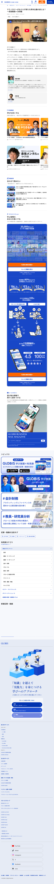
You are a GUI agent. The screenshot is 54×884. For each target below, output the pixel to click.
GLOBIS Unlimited (4, 754)
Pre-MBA (4, 743)
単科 (20, 710)
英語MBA (3, 738)
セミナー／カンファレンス (20, 5)
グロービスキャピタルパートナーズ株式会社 (9, 808)
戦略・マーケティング (9, 556)
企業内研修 (3, 761)
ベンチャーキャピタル (5, 792)
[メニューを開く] (2, 2)
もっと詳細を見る (27, 269)
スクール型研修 (4, 763)
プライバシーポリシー (14, 875)
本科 (20, 704)
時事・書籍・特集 (7, 582)
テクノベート (6, 578)
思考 (4, 552)
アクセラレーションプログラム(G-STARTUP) (9, 794)
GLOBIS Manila (4, 822)
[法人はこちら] (50, 2)
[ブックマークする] (38, 137)
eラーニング (3, 766)
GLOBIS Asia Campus (5, 814)
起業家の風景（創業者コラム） (10, 597)
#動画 (9, 16)
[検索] (32, 2)
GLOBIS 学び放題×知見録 (6, 752)
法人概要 (2, 875)
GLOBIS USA (3, 827)
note (16, 869)
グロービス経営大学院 (9, 574)
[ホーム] (7, 5)
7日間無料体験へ (41, 2)
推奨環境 (21, 875)
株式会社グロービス (5, 803)
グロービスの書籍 (4, 780)
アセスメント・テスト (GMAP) (7, 768)
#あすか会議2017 (15, 16)
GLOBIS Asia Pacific (5, 812)
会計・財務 (6, 563)
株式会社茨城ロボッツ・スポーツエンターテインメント (11, 836)
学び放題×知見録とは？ (5, 544)
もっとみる (10, 90)
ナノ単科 (18, 715)
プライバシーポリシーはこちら (13, 445)
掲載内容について (42, 875)
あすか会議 (29, 5)
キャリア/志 (6, 585)
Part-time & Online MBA (6, 748)
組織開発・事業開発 (5, 774)
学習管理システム (4, 771)
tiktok (16, 850)
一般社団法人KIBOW (5, 833)
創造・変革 (6, 571)
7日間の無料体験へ (27, 265)
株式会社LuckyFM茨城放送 (6, 838)
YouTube (17, 846)
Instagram (18, 855)
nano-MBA (4, 741)
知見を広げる (12, 5)
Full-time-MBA (5, 745)
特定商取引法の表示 (34, 875)
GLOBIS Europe (4, 819)
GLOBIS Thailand (4, 824)
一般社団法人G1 (4, 831)
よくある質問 (26, 875)
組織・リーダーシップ (9, 560)
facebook (17, 864)
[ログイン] (35, 2)
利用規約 (7, 875)
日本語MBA (3, 729)
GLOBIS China (4, 817)
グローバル (6, 567)
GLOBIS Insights (4, 785)
